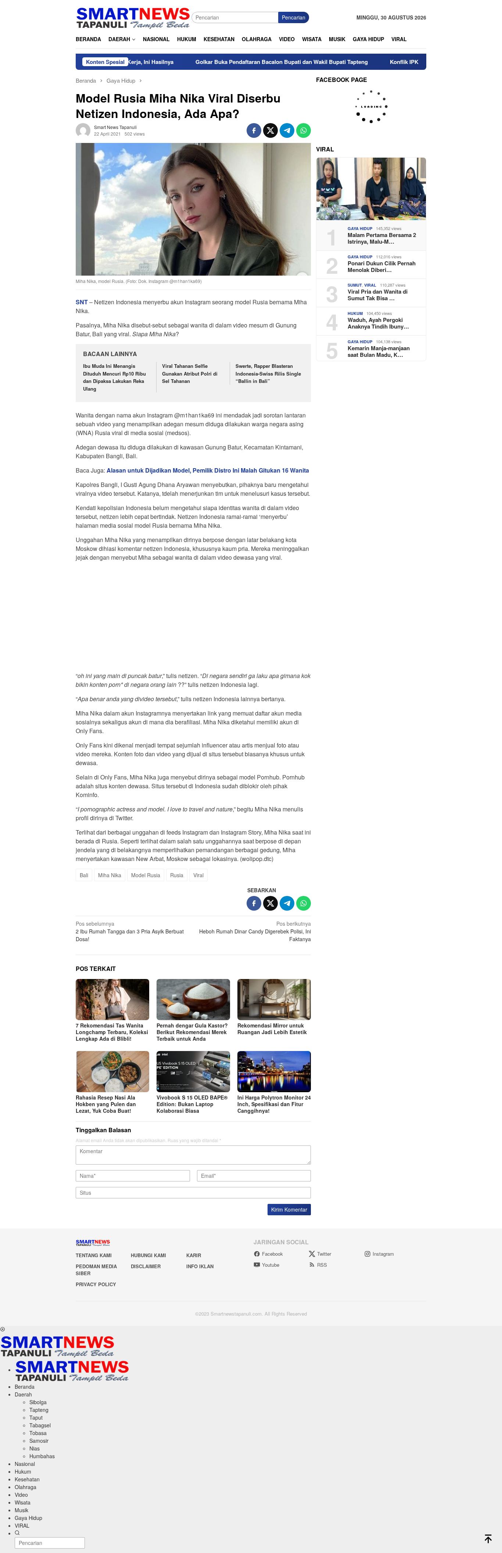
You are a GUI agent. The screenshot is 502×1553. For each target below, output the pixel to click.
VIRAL (370, 285)
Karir (193, 1255)
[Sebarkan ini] (254, 130)
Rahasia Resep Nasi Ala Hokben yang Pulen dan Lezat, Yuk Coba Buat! (106, 1104)
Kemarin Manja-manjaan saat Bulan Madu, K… (379, 351)
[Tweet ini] (270, 130)
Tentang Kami (94, 1255)
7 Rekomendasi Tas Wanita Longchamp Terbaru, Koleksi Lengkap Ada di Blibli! (112, 1032)
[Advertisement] (193, 618)
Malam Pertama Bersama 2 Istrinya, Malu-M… (382, 238)
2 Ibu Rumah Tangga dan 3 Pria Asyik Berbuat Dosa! (130, 931)
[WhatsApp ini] (303, 130)
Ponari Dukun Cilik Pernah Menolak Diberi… (382, 266)
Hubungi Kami (148, 1255)
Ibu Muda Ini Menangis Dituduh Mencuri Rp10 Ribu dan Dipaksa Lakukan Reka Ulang (114, 377)
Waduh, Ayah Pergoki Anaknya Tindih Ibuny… (378, 323)
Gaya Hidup (360, 228)
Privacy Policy (96, 1284)
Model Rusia (145, 875)
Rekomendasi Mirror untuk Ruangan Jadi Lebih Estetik (272, 1029)
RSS (322, 1264)
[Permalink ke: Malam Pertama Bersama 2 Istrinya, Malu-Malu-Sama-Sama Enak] (371, 189)
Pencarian (293, 17)
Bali (84, 875)
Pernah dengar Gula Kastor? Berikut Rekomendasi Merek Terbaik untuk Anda (192, 1032)
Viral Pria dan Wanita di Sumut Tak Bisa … (378, 294)
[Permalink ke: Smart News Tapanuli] (83, 129)
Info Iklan (200, 1266)
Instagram (383, 1253)
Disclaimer (146, 1266)
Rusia (176, 875)
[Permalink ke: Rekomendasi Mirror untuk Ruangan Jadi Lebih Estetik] (274, 999)
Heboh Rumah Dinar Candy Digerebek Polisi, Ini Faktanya (255, 931)
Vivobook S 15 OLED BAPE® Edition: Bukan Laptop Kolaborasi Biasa (192, 1104)
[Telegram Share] (287, 130)
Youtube (270, 1264)
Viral (198, 875)
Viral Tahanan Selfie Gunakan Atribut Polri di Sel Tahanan (190, 373)
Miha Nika (109, 875)
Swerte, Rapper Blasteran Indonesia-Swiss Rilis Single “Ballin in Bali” (268, 373)
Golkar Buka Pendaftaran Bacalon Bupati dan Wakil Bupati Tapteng (243, 61)
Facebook (272, 1253)
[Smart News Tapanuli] (133, 16)
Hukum (355, 313)
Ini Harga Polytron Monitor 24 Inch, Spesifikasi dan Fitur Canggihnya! (274, 1104)
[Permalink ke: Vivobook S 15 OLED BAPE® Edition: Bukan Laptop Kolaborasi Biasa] (193, 1071)
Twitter (324, 1253)
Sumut (355, 285)
